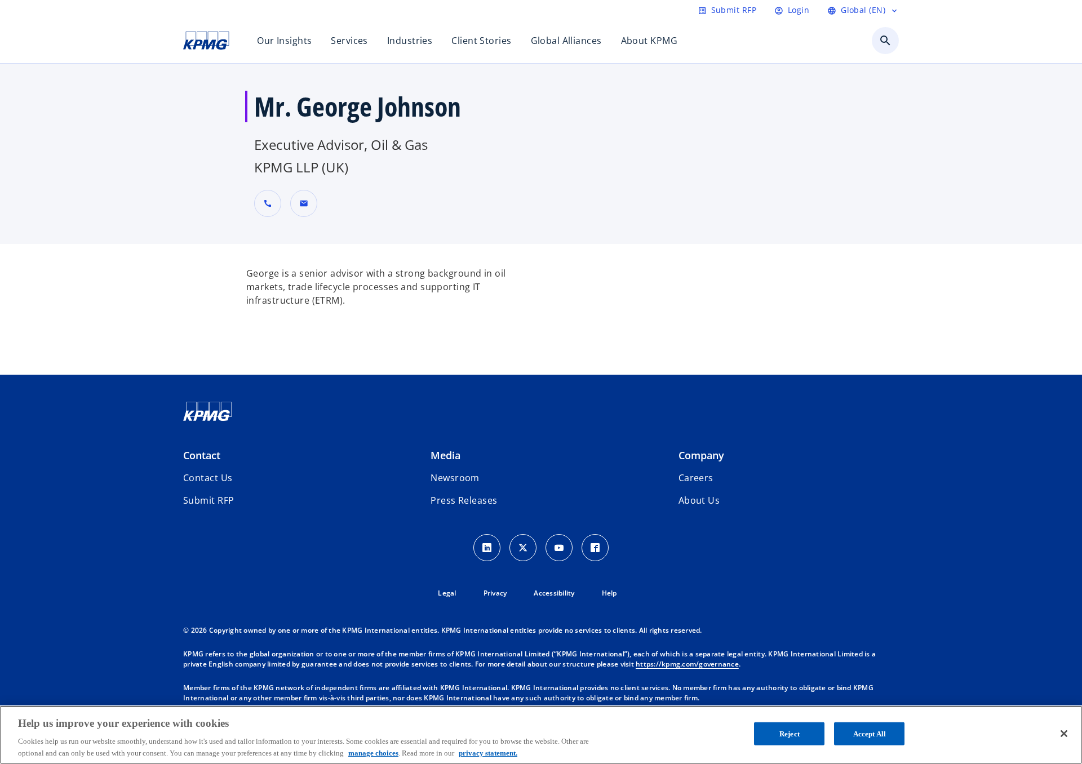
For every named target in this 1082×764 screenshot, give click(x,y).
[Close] (1064, 733)
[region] (541, 734)
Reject (789, 734)
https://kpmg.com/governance (687, 664)
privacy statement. (488, 752)
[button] (303, 203)
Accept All (869, 734)
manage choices (373, 752)
